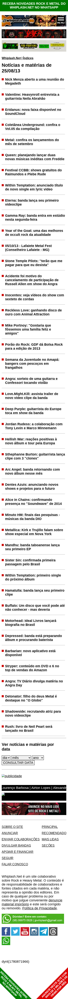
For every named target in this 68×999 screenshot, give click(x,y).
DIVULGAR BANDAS (16, 845)
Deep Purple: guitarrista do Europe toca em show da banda (33, 411)
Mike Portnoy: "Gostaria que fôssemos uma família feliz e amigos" (28, 329)
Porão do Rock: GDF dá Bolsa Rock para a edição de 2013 (34, 346)
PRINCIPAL (50, 826)
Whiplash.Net (11, 58)
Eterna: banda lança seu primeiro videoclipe (32, 202)
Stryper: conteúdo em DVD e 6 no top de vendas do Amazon (32, 668)
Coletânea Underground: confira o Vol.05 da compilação (32, 127)
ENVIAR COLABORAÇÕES (21, 839)
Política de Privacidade (39, 908)
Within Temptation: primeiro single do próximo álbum (33, 577)
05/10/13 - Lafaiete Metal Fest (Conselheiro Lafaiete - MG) (28, 248)
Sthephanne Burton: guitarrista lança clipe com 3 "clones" (35, 456)
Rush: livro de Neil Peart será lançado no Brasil (28, 728)
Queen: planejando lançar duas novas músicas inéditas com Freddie (34, 157)
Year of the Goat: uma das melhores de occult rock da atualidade (34, 233)
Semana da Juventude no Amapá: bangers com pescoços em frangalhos (32, 363)
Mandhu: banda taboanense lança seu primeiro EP (32, 547)
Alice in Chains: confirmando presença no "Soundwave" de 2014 (33, 502)
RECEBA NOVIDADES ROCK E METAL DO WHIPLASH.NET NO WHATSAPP (34, 5)
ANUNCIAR (10, 833)
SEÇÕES (48, 845)
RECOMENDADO (54, 833)
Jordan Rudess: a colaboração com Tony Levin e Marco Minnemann (34, 426)
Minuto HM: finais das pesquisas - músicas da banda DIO (32, 517)
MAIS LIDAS (50, 839)
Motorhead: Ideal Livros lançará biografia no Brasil (30, 623)
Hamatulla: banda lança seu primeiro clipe (34, 592)
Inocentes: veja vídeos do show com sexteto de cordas (34, 297)
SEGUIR (7, 858)
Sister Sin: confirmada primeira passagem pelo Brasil (30, 562)
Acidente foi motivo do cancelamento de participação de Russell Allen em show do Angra (32, 280)
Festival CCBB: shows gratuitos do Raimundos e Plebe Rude (33, 172)
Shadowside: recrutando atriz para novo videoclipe (33, 713)
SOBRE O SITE (12, 826)
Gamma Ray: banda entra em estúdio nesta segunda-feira (35, 217)
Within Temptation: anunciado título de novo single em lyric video (34, 187)
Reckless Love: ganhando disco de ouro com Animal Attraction (33, 312)
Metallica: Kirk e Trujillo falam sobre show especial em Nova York (34, 532)
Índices (28, 58)
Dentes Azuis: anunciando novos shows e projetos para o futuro (31, 486)
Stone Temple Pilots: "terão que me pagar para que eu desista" (33, 263)
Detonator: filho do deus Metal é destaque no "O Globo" (31, 698)
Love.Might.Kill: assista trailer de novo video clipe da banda (31, 396)
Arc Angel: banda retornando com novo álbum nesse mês (32, 471)
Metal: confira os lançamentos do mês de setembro (32, 142)
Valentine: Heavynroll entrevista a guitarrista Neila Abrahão (32, 96)
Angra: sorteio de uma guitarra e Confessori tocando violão (31, 381)
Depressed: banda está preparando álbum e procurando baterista (33, 638)
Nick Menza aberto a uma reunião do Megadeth (34, 81)
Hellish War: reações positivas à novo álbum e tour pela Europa (31, 441)
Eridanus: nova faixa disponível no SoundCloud (33, 112)
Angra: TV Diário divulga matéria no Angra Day (34, 683)
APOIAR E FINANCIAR (17, 851)
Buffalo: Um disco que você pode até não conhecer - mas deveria (35, 607)
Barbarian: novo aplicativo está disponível (30, 653)
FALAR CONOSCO (15, 864)
